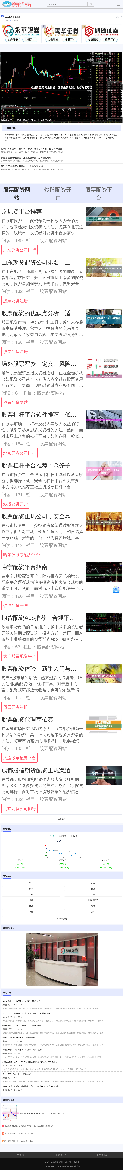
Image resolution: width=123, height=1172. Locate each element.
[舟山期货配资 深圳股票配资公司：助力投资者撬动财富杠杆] (10, 1113)
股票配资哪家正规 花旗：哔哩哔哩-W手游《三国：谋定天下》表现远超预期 (30, 1086)
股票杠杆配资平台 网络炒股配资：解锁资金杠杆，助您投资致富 (31, 148)
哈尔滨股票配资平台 (21, 554)
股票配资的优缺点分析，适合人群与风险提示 (59, 313)
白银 (31, 906)
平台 (31, 911)
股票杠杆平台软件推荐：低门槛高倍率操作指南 (62, 414)
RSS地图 (67, 1162)
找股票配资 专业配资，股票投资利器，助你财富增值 (26, 120)
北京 (93, 882)
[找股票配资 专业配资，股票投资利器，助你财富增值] (61, 87)
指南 (31, 882)
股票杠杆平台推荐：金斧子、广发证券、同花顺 (62, 465)
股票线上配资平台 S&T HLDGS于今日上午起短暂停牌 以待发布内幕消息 (29, 1062)
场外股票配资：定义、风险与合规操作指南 (56, 363)
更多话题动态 (62, 918)
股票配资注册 (15, 300)
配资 (93, 888)
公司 (31, 900)
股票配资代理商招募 (27, 719)
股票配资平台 (93, 900)
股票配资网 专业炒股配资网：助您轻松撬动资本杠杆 (22, 1001)
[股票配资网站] (16, 4)
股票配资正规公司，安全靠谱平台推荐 (50, 516)
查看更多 (61, 819)
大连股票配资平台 (19, 656)
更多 (118, 16)
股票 (93, 894)
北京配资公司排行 (19, 250)
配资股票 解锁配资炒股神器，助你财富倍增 (22, 166)
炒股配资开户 (15, 503)
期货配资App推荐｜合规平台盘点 (44, 617)
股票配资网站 (15, 402)
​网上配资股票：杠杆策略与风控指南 (18, 1141)
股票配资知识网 (67, 1166)
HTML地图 (75, 1162)
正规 (31, 894)
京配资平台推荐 (21, 211)
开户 (93, 911)
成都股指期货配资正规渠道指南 (41, 770)
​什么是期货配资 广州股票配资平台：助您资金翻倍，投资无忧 (28, 1125)
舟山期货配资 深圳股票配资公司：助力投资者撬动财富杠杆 (42, 1113)
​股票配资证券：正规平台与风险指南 (18, 1133)
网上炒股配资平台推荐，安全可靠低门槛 (17, 1074)
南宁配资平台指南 (24, 566)
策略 (93, 906)
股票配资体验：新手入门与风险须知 (47, 668)
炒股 (31, 888)
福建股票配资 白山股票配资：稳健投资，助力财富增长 (22, 1049)
